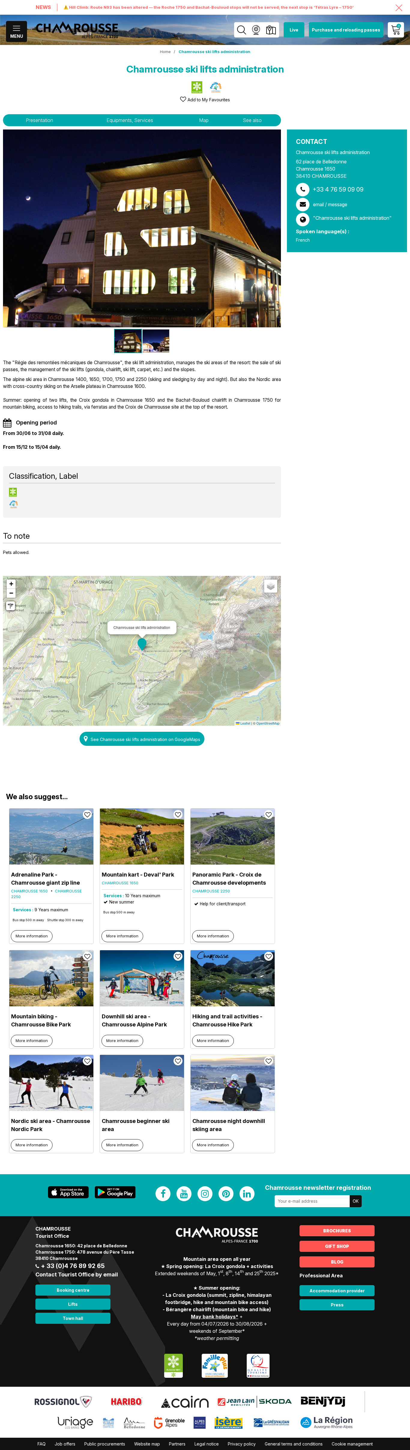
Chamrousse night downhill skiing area (228, 1125)
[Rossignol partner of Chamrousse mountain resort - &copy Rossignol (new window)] (63, 1401)
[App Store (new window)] (68, 1192)
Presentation (39, 120)
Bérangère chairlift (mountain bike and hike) (218, 1309)
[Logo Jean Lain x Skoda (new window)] (255, 1401)
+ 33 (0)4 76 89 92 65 (73, 1266)
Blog (337, 1261)
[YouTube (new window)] (183, 1193)
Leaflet (245, 723)
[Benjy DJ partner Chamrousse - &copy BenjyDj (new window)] (323, 1401)
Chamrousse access (271, 30)
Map (204, 120)
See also (252, 120)
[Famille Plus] (215, 1365)
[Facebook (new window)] (162, 1193)
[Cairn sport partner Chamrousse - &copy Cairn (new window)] (184, 1401)
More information (32, 935)
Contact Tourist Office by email (76, 1274)
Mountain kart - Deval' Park (138, 874)
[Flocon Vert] (173, 1365)
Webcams (256, 30)
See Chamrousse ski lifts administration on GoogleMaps (145, 739)
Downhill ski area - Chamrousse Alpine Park (134, 1020)
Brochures (337, 1230)
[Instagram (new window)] (205, 1193)
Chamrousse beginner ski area (136, 1125)
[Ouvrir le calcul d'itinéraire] (10, 605)
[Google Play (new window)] (115, 1192)
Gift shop (337, 1246)
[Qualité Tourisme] (258, 1365)
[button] (141, 644)
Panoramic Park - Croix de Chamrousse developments (229, 878)
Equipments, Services (130, 120)
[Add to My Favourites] (87, 814)
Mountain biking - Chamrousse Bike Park (41, 1020)
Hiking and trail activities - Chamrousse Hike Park (227, 1020)
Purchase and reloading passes (346, 29)
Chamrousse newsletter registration (318, 1187)
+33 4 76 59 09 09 (337, 189)
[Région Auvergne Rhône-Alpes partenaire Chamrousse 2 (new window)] (326, 1422)
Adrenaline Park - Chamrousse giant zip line (45, 878)
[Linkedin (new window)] (247, 1193)
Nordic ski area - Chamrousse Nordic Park (50, 1125)
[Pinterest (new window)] (226, 1193)
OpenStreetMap (267, 723)
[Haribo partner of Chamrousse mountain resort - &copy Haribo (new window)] (126, 1401)
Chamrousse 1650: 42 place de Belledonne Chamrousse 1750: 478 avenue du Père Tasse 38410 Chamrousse (84, 1252)
